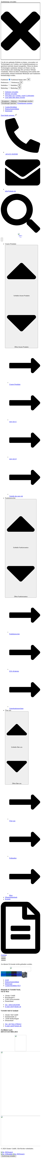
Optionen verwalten (11, 92)
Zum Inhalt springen (8, 115)
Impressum (8, 111)
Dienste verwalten (11, 94)
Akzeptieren (5, 101)
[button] (20, 31)
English (10, 1154)
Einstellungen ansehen (26, 101)
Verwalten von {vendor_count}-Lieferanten (19, 95)
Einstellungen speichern (9, 103)
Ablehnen (14, 101)
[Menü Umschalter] (2, 239)
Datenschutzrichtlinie (12, 109)
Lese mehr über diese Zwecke (15, 97)
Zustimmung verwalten (8, 1156)
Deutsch (10, 1152)
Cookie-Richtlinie (11, 107)
